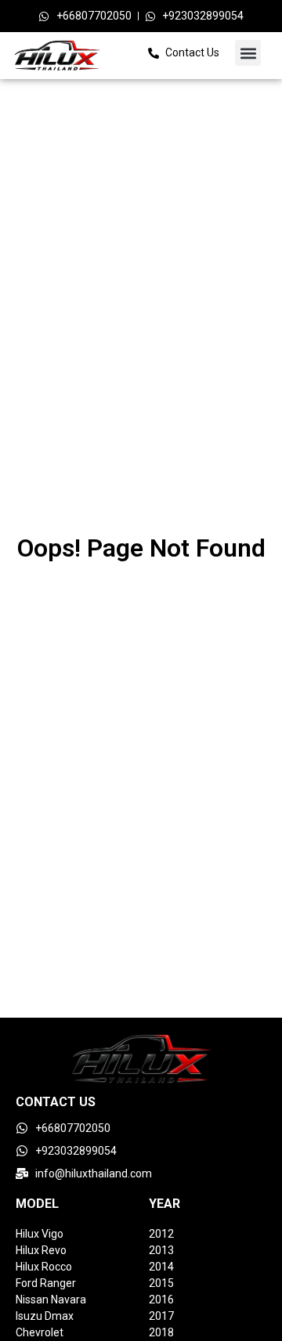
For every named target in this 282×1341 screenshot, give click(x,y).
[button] (248, 53)
